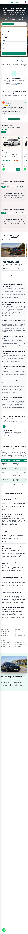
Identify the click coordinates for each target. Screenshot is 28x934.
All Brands (4, 212)
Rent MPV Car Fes (5, 640)
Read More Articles (13, 275)
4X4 (8, 186)
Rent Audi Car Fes (19, 629)
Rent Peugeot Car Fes (19, 642)
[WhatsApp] (3, 169)
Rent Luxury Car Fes (5, 638)
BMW (12, 212)
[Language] (25, 2)
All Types (3, 186)
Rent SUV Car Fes (4, 649)
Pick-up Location (5, 29)
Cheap (17, 186)
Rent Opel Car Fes (5, 642)
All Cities (3, 131)
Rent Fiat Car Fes (4, 635)
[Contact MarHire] (4, 930)
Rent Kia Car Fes (18, 637)
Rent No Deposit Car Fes (20, 640)
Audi (8, 212)
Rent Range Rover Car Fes (20, 644)
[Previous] (12, 174)
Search (14, 53)
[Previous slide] (2, 77)
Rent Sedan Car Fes (5, 648)
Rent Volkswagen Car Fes (20, 649)
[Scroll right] (26, 187)
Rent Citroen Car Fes (5, 633)
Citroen (17, 212)
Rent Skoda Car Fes (19, 648)
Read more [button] (4, 113)
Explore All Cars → (5, 129)
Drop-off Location (6, 34)
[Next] (15, 174)
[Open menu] (2, 2)
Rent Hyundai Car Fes (5, 637)
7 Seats (12, 186)
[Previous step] (2, 432)
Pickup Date (4, 40)
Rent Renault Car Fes (5, 646)
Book (18, 169)
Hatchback (22, 186)
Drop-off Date (5, 46)
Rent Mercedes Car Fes (20, 638)
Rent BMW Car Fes (5, 631)
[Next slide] (25, 77)
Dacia (22, 212)
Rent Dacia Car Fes (19, 633)
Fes (7, 131)
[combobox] (14, 31)
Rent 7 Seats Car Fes (5, 629)
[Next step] (25, 432)
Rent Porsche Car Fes (5, 644)
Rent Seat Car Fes (18, 646)
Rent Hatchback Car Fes (20, 635)
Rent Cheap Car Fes (19, 631)
